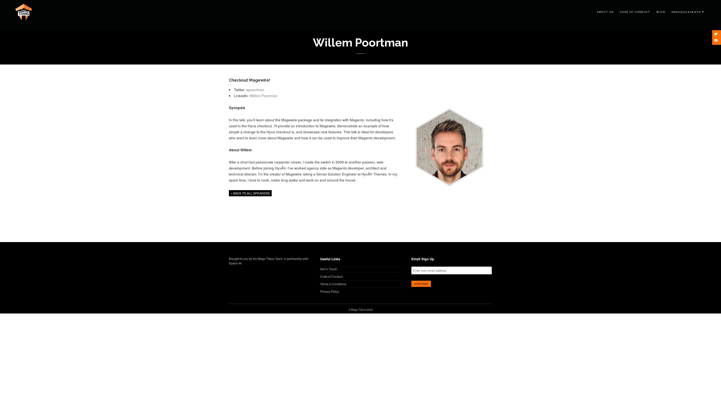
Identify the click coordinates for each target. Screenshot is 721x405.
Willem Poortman (263, 95)
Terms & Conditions (333, 284)
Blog (661, 11)
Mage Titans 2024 (362, 309)
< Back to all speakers (250, 193)
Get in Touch (328, 269)
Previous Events (686, 11)
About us (605, 11)
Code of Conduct (635, 11)
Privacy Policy (329, 291)
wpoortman (255, 89)
